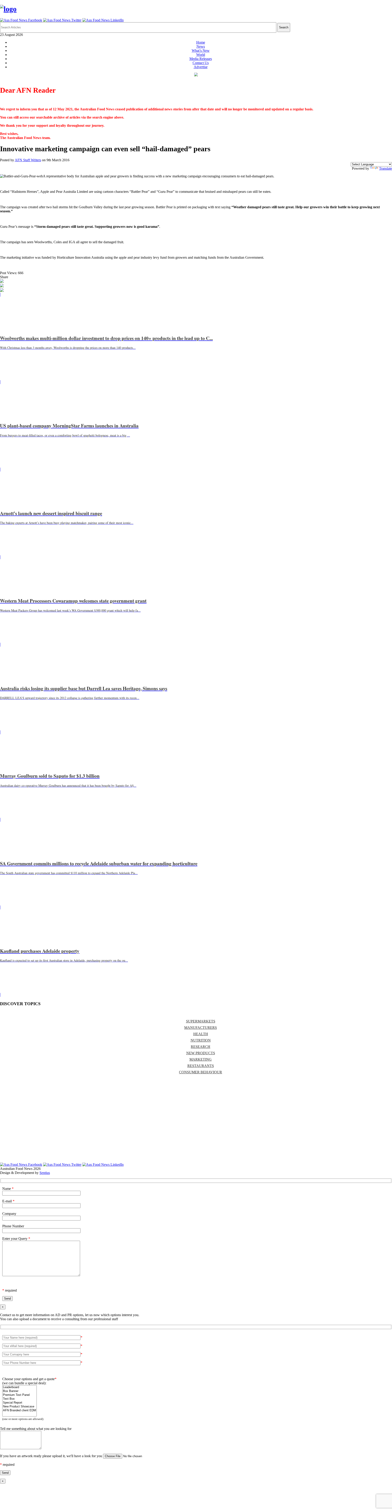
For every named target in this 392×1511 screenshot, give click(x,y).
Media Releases (200, 59)
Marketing (200, 1059)
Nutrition (201, 1040)
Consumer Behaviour (200, 1072)
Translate (385, 168)
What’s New (201, 50)
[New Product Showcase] (19, 1407)
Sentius (44, 1173)
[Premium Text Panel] (19, 1395)
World (200, 55)
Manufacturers (200, 1028)
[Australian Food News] (8, 9)
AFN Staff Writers (28, 160)
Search (283, 27)
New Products (200, 1053)
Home (200, 42)
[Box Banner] (19, 1391)
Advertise (201, 67)
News (200, 46)
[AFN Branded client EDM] (19, 1410)
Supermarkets (200, 1021)
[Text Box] (19, 1399)
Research (200, 1047)
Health (200, 1034)
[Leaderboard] (19, 1387)
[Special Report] (19, 1403)
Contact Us (201, 63)
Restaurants (200, 1066)
